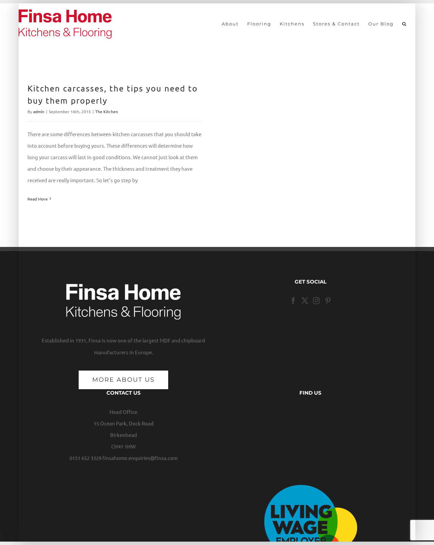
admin (38, 111)
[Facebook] (293, 300)
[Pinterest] (327, 300)
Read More (37, 199)
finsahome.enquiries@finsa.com (140, 458)
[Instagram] (316, 300)
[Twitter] (304, 300)
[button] (404, 23)
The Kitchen (106, 111)
